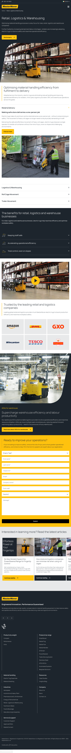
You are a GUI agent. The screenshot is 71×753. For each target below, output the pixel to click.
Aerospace (7, 690)
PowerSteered (43, 654)
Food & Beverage (9, 709)
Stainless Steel (43, 660)
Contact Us (42, 696)
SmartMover (42, 638)
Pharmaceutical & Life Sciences (13, 696)
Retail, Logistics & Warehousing (13, 703)
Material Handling (9, 681)
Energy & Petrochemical (11, 700)
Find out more (8, 131)
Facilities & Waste (9, 706)
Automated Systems (45, 666)
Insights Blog (43, 681)
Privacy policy (13, 745)
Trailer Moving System (45, 657)
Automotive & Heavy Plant (11, 693)
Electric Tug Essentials (10, 678)
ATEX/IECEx (42, 663)
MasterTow (42, 644)
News (41, 693)
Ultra (5, 644)
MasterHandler (43, 648)
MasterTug (42, 641)
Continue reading (9, 578)
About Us (42, 690)
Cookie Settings (6, 751)
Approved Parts (8, 724)
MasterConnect (8, 727)
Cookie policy (5, 745)
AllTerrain (42, 651)
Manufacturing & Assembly (12, 712)
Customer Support (9, 721)
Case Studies (43, 678)
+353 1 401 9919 (7, 1)
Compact (6, 638)
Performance (7, 641)
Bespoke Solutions (44, 669)
